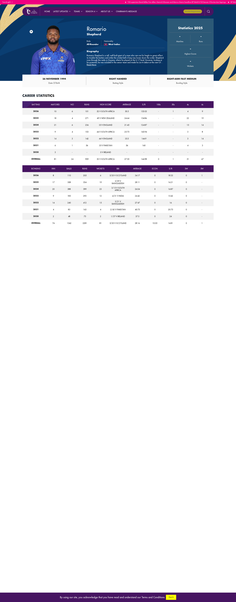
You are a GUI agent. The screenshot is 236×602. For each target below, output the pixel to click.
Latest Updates (60, 11)
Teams (77, 11)
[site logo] (31, 11)
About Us (105, 11)
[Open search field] (207, 11)
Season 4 (90, 11)
